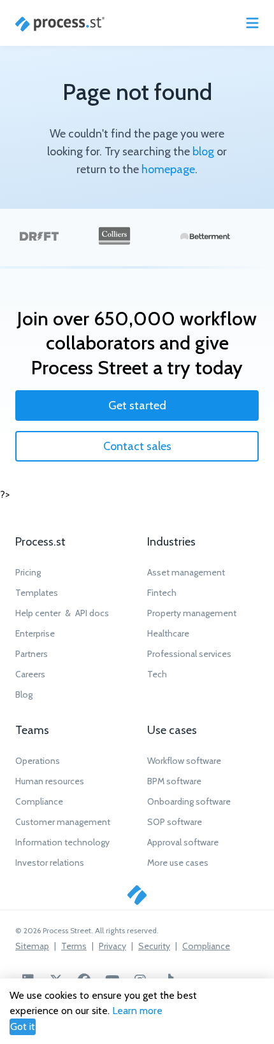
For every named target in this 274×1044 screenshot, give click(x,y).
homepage (168, 169)
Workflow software (184, 760)
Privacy (112, 946)
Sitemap (32, 946)
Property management (191, 613)
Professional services (189, 654)
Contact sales (137, 446)
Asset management (186, 572)
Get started (137, 406)
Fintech (162, 592)
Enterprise (35, 633)
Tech (157, 674)
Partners (31, 654)
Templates (36, 592)
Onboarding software (189, 801)
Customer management (62, 822)
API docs (92, 613)
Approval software (183, 842)
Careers (30, 674)
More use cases (177, 862)
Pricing (28, 572)
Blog (23, 694)
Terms (74, 946)
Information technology (62, 842)
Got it (22, 1026)
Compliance (39, 801)
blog (203, 152)
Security (154, 946)
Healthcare (168, 633)
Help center (38, 613)
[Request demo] (137, 895)
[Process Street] (60, 24)
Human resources (49, 781)
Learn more (137, 1011)
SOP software (174, 822)
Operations (37, 760)
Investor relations (49, 862)
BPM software (174, 781)
